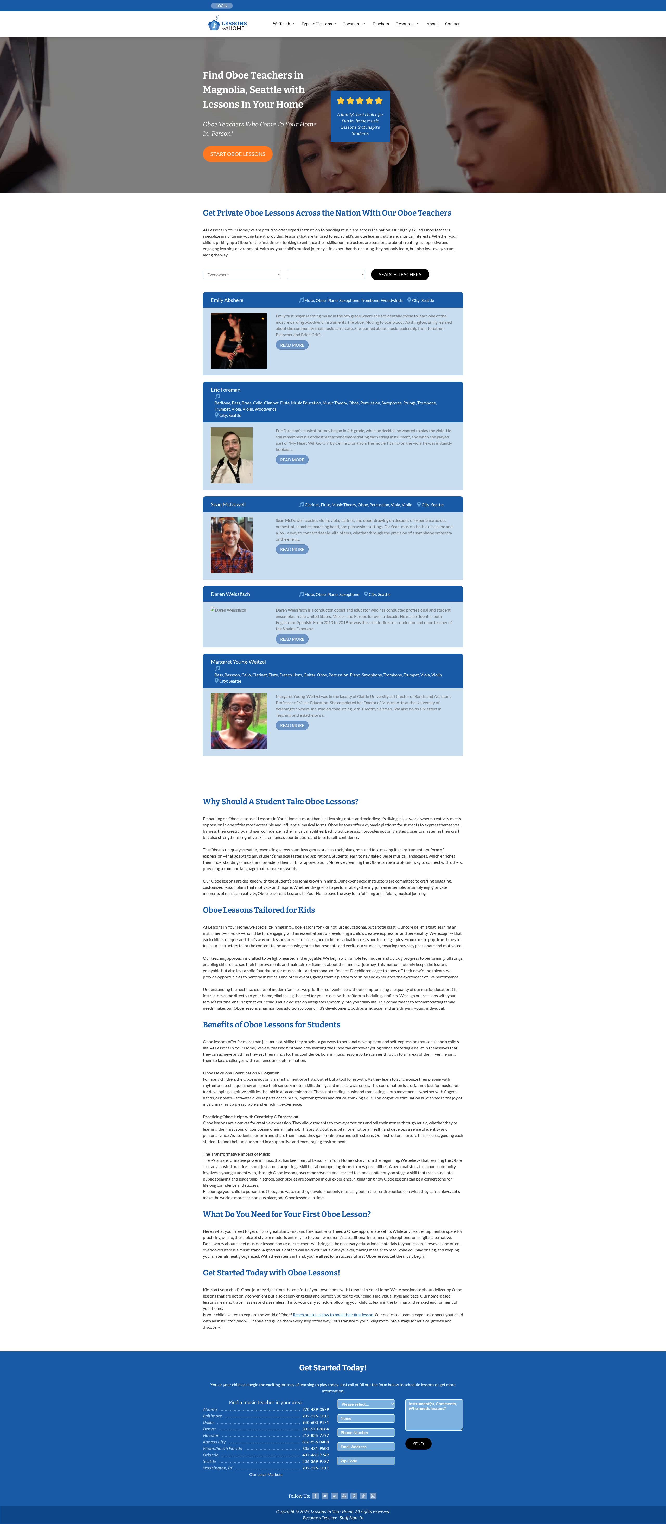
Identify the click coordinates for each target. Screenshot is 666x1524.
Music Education (306, 402)
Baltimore (212, 1415)
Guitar (309, 674)
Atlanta (210, 1409)
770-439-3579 (315, 1409)
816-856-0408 (315, 1441)
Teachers (381, 24)
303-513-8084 (315, 1428)
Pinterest (353, 1496)
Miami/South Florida (222, 1448)
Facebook (315, 1496)
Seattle (427, 300)
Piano (332, 300)
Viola (236, 408)
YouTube (344, 1496)
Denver (209, 1428)
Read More (292, 344)
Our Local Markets (266, 1474)
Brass (247, 402)
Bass (236, 402)
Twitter (325, 1496)
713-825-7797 (315, 1435)
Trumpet (222, 408)
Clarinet (271, 402)
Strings (409, 402)
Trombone (370, 300)
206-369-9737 (315, 1461)
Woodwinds (392, 300)
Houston (211, 1435)
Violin (247, 408)
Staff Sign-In (351, 1517)
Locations (352, 24)
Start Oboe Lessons (237, 154)
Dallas (209, 1422)
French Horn (290, 674)
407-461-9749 (315, 1454)
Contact (452, 24)
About (432, 24)
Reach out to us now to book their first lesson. (333, 1314)
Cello (257, 402)
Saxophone (349, 300)
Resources (405, 24)
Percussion (370, 402)
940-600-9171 (315, 1422)
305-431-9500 (315, 1448)
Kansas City (214, 1441)
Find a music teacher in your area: (266, 1402)
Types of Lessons (317, 24)
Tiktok (363, 1496)
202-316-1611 (315, 1415)
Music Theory (335, 402)
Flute (309, 300)
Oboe (321, 300)
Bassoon (232, 674)
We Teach (281, 24)
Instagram (373, 1496)
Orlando (211, 1454)
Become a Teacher (320, 1517)
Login (221, 5)
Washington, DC (218, 1467)
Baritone (222, 402)
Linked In (334, 1496)
